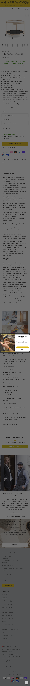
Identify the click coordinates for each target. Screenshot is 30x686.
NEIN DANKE (22, 349)
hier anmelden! (22, 347)
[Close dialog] (29, 335)
